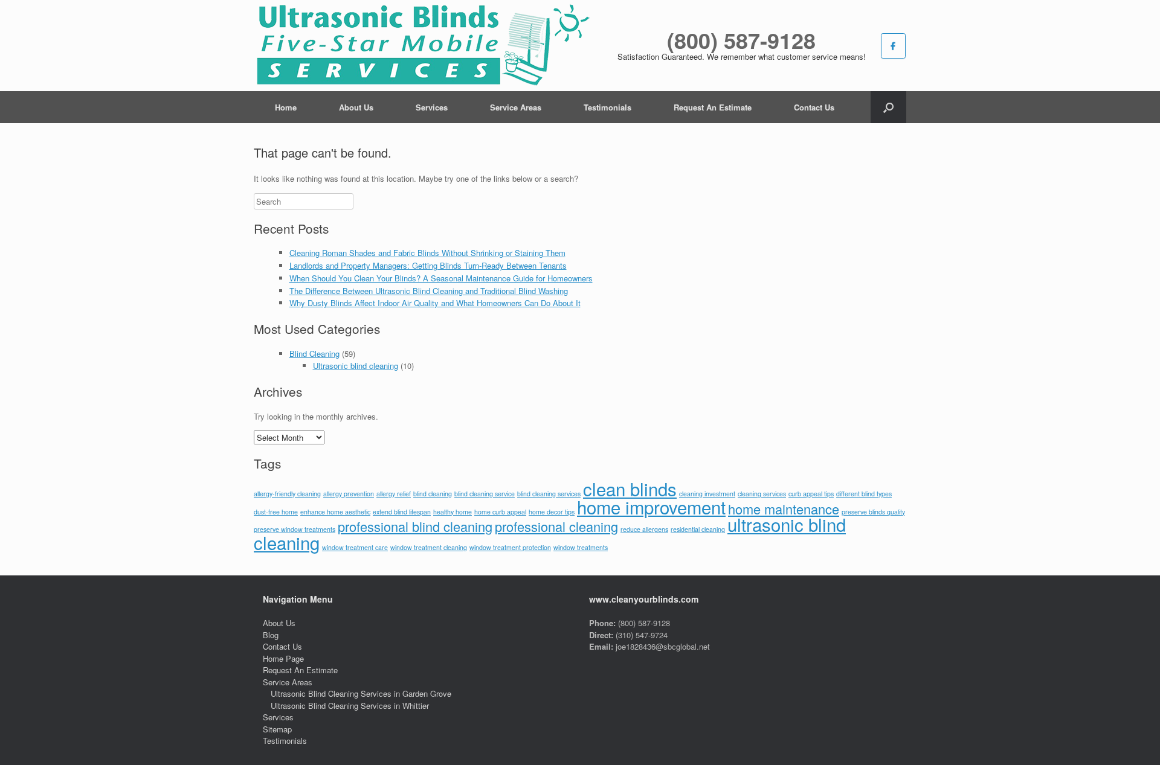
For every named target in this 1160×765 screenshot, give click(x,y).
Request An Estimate (713, 107)
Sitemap (277, 729)
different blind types (864, 493)
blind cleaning (432, 493)
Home (286, 107)
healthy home (452, 511)
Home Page (283, 658)
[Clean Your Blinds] (422, 45)
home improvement (651, 506)
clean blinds (630, 488)
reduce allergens (644, 529)
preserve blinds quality (873, 511)
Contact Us (814, 107)
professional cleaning (556, 526)
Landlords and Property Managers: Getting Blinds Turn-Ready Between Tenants (428, 265)
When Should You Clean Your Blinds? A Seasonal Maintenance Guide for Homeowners (441, 278)
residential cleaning (698, 529)
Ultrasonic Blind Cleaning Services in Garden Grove (361, 693)
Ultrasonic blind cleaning (355, 365)
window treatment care (355, 547)
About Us (356, 107)
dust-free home (276, 511)
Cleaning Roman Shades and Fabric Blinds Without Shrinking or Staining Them (427, 252)
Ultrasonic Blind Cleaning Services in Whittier (350, 705)
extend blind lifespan (402, 511)
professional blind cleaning (415, 526)
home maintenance (783, 508)
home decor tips (552, 511)
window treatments (580, 547)
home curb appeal (500, 511)
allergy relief (393, 493)
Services (432, 107)
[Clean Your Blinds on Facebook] (893, 46)
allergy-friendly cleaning (287, 493)
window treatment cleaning (428, 547)
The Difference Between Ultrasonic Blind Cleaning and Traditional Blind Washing (428, 290)
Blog (271, 635)
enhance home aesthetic (335, 511)
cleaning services (762, 493)
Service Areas (515, 107)
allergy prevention (348, 493)
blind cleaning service (484, 493)
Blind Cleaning (314, 353)
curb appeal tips (811, 493)
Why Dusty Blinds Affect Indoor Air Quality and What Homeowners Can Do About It (435, 303)
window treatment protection (510, 547)
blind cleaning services (549, 493)
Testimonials (607, 107)
